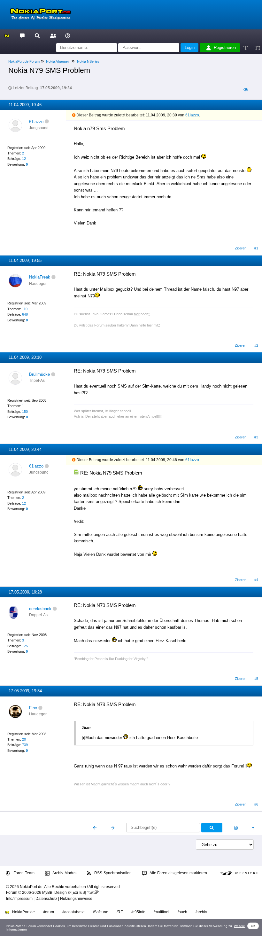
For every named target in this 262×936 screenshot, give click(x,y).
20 (24, 739)
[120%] (257, 48)
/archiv (201, 912)
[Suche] (37, 35)
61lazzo (36, 121)
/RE (120, 912)
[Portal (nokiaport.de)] (7, 35)
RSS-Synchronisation (112, 873)
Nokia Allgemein (58, 61)
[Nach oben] (253, 827)
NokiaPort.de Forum (24, 61)
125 (25, 646)
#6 (256, 804)
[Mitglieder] (52, 35)
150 (25, 411)
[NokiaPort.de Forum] (22, 35)
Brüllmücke (39, 374)
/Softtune (100, 912)
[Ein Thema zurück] (95, 827)
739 (25, 745)
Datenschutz (46, 899)
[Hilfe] (67, 35)
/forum (48, 912)
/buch (182, 912)
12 (24, 159)
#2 (256, 345)
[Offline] (47, 121)
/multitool (161, 912)
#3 (256, 437)
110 (24, 309)
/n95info (138, 912)
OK (253, 926)
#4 (256, 580)
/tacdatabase (73, 912)
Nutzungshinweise (76, 899)
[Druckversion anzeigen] (236, 827)
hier (137, 314)
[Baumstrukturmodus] (245, 90)
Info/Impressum (19, 899)
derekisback (40, 608)
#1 (256, 248)
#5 (256, 678)
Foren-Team (23, 873)
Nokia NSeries (88, 61)
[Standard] (246, 48)
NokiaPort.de (23, 912)
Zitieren (240, 248)
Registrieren (225, 47)
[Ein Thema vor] (112, 827)
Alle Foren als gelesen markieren (178, 873)
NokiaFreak (39, 277)
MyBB (47, 892)
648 (25, 314)
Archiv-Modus (64, 873)
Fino (33, 707)
